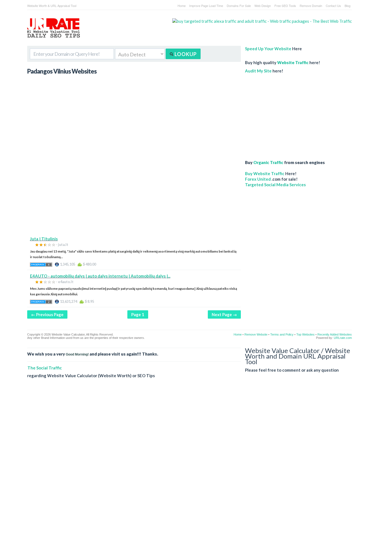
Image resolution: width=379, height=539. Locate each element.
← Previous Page (47, 314)
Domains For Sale (239, 5)
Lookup (185, 54)
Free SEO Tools (285, 5)
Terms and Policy (282, 334)
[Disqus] (189, 463)
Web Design (262, 5)
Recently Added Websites (334, 334)
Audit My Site (258, 70)
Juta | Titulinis (44, 238)
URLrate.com (343, 337)
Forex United (258, 179)
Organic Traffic (268, 162)
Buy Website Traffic (264, 173)
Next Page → (224, 314)
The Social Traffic (44, 367)
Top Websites (305, 334)
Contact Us (333, 5)
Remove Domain (311, 5)
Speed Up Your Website (268, 48)
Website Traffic (293, 62)
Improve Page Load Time (206, 5)
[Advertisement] (134, 197)
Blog (347, 5)
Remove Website (255, 334)
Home (182, 5)
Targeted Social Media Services (275, 184)
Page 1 (137, 314)
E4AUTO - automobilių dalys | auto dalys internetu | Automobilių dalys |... (100, 275)
